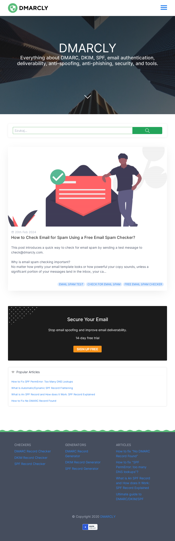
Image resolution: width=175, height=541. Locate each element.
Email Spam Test (71, 284)
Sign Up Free (87, 349)
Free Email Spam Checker (143, 284)
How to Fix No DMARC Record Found (33, 400)
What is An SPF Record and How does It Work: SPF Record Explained (53, 394)
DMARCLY (108, 516)
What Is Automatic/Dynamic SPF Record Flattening (42, 388)
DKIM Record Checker (30, 457)
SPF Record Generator (81, 468)
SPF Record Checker (29, 464)
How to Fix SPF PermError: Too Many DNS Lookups (42, 381)
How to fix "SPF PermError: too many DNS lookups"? (131, 467)
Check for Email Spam (104, 284)
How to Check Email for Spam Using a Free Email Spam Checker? (73, 237)
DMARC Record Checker (32, 451)
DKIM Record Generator (82, 462)
